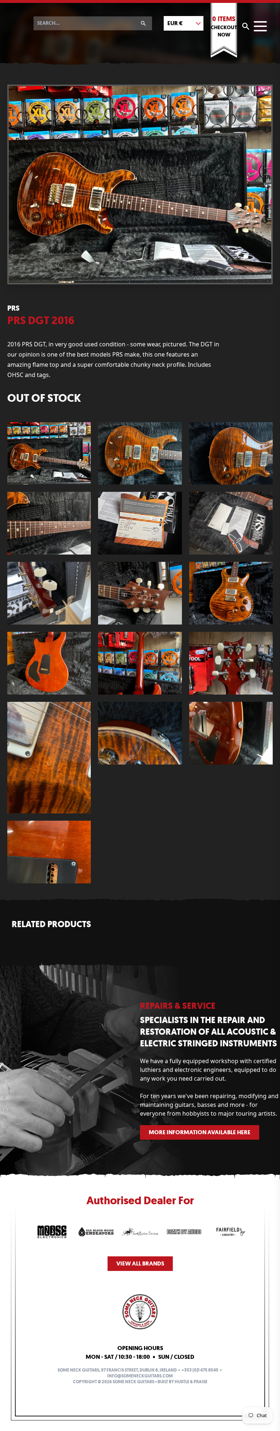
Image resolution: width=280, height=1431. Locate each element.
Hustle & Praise (191, 1382)
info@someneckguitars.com (140, 1376)
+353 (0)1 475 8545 (200, 1370)
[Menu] (260, 26)
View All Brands (140, 1263)
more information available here (199, 1132)
